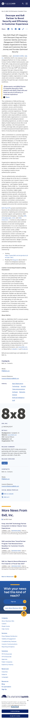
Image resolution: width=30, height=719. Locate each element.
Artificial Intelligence (18, 397)
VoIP (13, 400)
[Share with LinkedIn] (8, 29)
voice (13, 218)
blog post (15, 260)
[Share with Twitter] (12, 29)
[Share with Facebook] (15, 29)
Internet (14, 395)
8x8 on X (6, 497)
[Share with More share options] (26, 29)
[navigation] (26, 3)
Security (23, 386)
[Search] (23, 3)
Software (15, 392)
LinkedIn (14, 349)
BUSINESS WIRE (18, 56)
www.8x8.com (22, 347)
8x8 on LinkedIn (9, 494)
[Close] (27, 700)
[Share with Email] (19, 29)
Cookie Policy (14, 706)
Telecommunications (18, 389)
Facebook (25, 349)
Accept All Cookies (15, 716)
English (4, 463)
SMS (25, 216)
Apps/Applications (17, 383)
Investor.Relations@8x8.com (10, 378)
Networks (22, 392)
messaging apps (6, 218)
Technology (15, 386)
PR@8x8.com (6, 371)
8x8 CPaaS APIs (6, 208)
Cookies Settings (15, 711)
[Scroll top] (24, 614)
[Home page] (8, 3)
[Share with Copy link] (23, 29)
